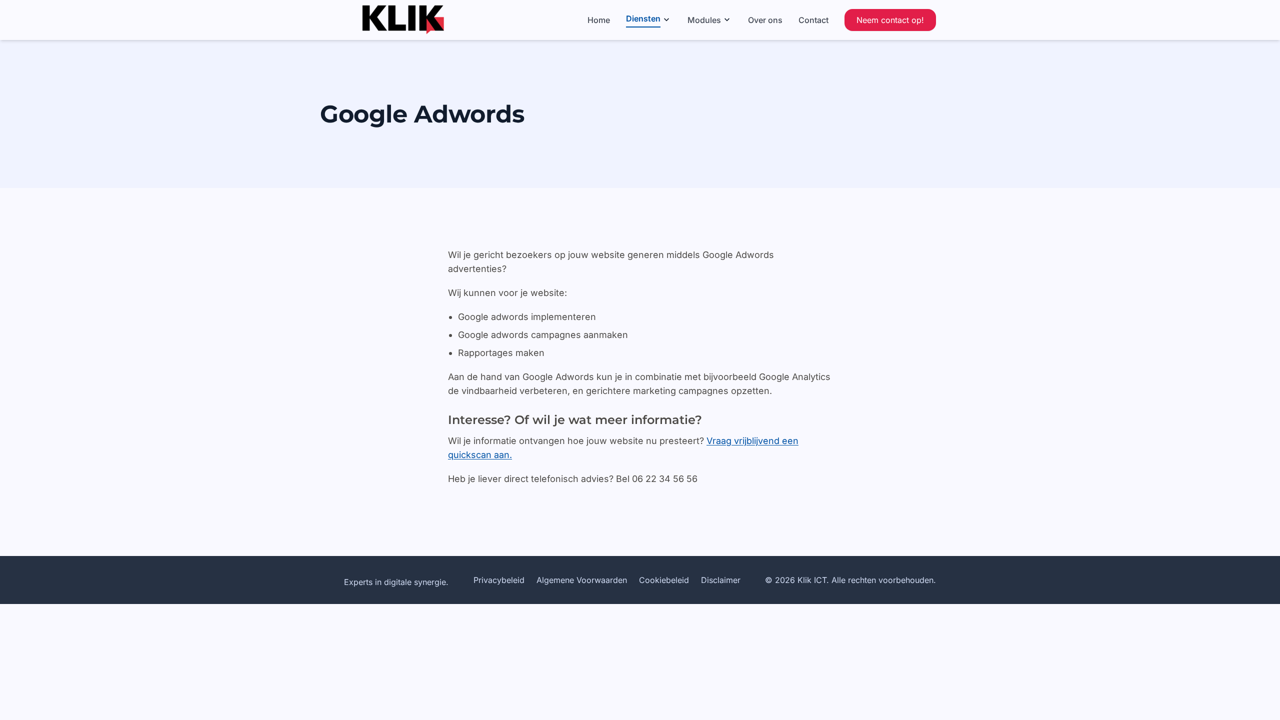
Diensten (643, 19)
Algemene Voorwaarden (581, 580)
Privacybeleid (499, 580)
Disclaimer (720, 580)
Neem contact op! (890, 20)
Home (599, 20)
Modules (704, 20)
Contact (813, 20)
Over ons (765, 20)
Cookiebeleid (664, 580)
